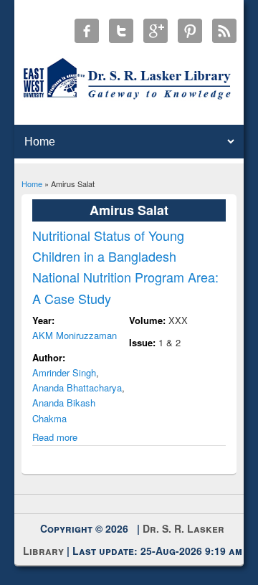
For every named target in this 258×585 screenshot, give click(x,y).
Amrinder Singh (64, 372)
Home (32, 183)
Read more (54, 437)
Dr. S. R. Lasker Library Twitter (121, 31)
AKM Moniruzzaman (74, 335)
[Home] (129, 98)
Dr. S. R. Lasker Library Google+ (155, 31)
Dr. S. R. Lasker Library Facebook (87, 31)
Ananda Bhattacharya (77, 387)
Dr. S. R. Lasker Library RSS (224, 31)
